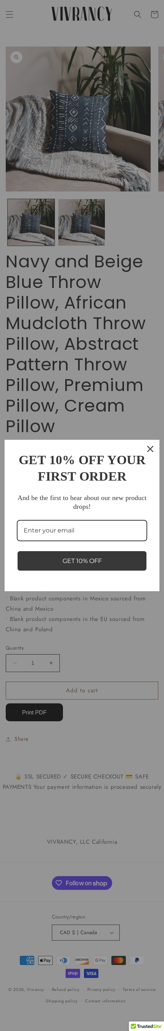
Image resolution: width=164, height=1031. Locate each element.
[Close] (150, 449)
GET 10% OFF (82, 561)
